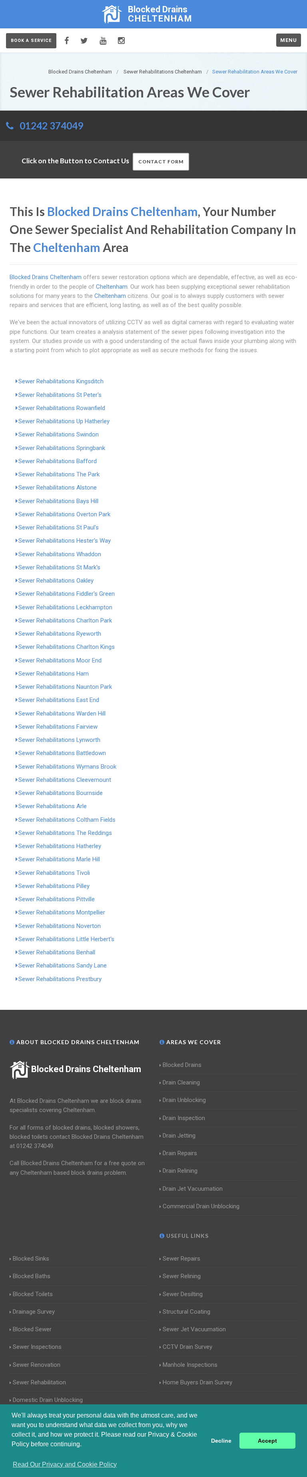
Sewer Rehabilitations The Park (59, 474)
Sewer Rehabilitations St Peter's (60, 394)
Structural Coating (186, 1311)
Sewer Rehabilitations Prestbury (60, 979)
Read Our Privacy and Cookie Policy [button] (65, 1464)
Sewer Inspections (37, 1346)
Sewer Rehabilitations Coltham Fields (67, 819)
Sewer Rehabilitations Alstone (57, 487)
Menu (288, 40)
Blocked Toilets (33, 1294)
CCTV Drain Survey (187, 1346)
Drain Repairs (180, 1153)
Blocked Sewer (32, 1329)
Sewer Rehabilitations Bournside (60, 793)
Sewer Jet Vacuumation (194, 1329)
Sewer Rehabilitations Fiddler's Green (66, 593)
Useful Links (187, 1235)
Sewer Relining (182, 1276)
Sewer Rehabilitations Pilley (54, 886)
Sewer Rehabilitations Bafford (57, 461)
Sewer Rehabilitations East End (58, 700)
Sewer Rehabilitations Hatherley (59, 846)
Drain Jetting (179, 1135)
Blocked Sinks (31, 1258)
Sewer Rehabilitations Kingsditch (61, 381)
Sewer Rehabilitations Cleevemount (64, 779)
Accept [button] (267, 1440)
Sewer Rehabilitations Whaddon (59, 554)
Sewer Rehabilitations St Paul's (58, 527)
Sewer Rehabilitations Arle (52, 806)
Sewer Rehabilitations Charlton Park (65, 620)
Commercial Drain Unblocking (201, 1206)
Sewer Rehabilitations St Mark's (59, 567)
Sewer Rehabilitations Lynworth (59, 739)
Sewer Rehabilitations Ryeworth (59, 633)
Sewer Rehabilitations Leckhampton (65, 607)
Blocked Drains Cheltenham (86, 1069)
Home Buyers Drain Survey (197, 1382)
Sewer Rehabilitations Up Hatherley (64, 421)
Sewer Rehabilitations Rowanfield (61, 408)
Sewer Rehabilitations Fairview (58, 726)
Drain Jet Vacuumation (193, 1188)
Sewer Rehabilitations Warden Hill (62, 713)
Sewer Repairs (181, 1258)
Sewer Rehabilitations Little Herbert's (66, 939)
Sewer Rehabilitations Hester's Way (64, 540)
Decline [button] (221, 1440)
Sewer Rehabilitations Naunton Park (65, 686)
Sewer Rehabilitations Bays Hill (58, 501)
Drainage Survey (34, 1311)
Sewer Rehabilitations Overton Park (64, 514)
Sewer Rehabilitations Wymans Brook (67, 766)
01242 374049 (51, 125)
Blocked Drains (182, 1065)
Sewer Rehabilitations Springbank (61, 448)
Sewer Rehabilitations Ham (53, 673)
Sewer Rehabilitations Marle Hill (59, 859)
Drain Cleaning (181, 1082)
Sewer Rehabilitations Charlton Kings (66, 646)
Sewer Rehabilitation (39, 1382)
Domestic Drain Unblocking (48, 1400)
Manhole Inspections (190, 1364)
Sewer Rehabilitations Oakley (56, 580)
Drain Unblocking (184, 1100)
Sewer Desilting (183, 1294)
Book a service (31, 40)
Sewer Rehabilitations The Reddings (65, 833)
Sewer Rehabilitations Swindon (58, 434)
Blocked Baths (31, 1276)
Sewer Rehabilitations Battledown (62, 753)
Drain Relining (180, 1170)
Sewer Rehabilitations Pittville (56, 899)
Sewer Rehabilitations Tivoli (54, 872)
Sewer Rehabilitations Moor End (60, 660)
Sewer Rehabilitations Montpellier (61, 912)
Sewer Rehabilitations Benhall (56, 952)
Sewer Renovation (36, 1364)
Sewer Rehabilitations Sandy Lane (62, 965)
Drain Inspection (184, 1118)
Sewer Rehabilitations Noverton (59, 926)
